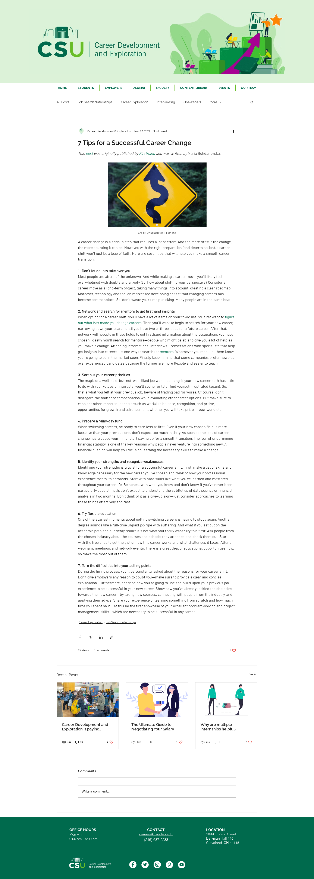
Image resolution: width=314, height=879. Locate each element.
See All (253, 674)
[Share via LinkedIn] (101, 637)
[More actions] (233, 131)
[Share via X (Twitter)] (90, 637)
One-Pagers (192, 102)
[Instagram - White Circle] (157, 864)
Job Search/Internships (95, 102)
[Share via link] (111, 637)
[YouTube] (181, 864)
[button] (252, 102)
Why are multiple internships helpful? (218, 726)
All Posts (63, 102)
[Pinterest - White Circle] (169, 864)
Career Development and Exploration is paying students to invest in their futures (85, 726)
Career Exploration (134, 102)
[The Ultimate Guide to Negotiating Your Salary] (157, 699)
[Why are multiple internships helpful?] (226, 699)
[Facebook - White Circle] (132, 864)
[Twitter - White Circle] (145, 864)
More (213, 102)
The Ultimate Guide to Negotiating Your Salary (152, 726)
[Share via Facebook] (80, 637)
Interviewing (166, 102)
